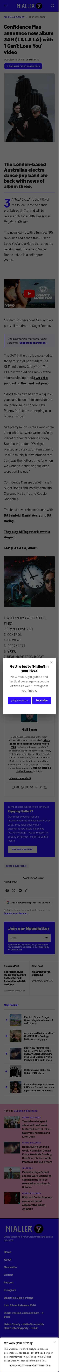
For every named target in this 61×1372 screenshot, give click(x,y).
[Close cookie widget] (54, 1342)
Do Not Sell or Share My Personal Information (29, 1365)
